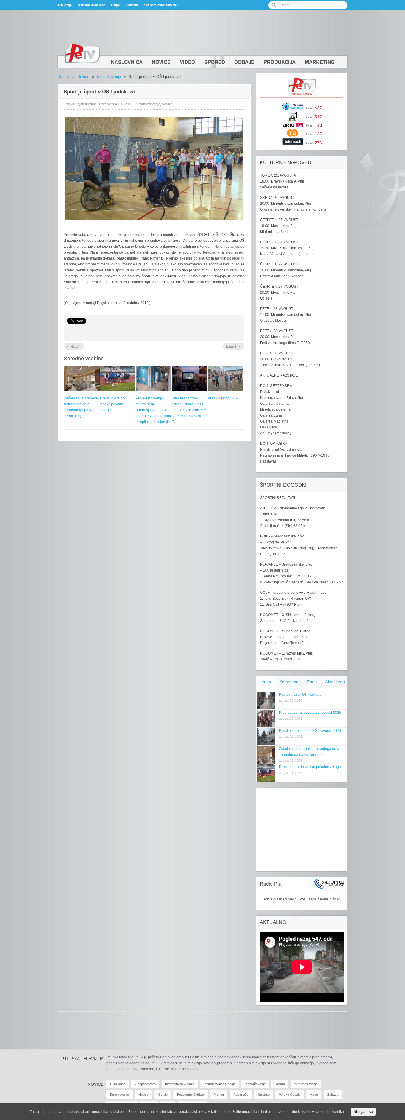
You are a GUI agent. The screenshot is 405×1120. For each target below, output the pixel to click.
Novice (161, 61)
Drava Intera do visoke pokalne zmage (112, 404)
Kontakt (132, 5)
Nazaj (73, 346)
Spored (214, 61)
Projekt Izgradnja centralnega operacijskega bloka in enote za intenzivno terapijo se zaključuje (153, 410)
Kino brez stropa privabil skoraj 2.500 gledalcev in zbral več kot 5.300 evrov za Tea (189, 410)
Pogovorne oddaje (190, 1094)
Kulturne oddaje (306, 1084)
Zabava (332, 1094)
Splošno (264, 1094)
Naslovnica (127, 61)
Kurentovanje (119, 1094)
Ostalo (163, 1094)
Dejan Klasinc (86, 104)
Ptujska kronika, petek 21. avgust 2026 (310, 731)
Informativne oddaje (179, 1084)
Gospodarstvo (145, 1084)
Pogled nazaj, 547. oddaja (300, 694)
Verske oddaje (289, 1094)
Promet (218, 1094)
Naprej (233, 346)
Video (187, 61)
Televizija (65, 5)
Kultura (280, 1084)
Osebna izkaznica (91, 5)
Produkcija (280, 61)
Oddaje (244, 61)
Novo (266, 681)
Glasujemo (335, 681)
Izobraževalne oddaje (219, 1084)
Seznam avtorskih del (161, 5)
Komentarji (289, 681)
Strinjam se (363, 1111)
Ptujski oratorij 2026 (224, 398)
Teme (312, 681)
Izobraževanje (109, 76)
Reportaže (240, 1094)
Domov (64, 76)
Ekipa (115, 5)
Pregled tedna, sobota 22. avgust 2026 (310, 713)
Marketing (320, 61)
